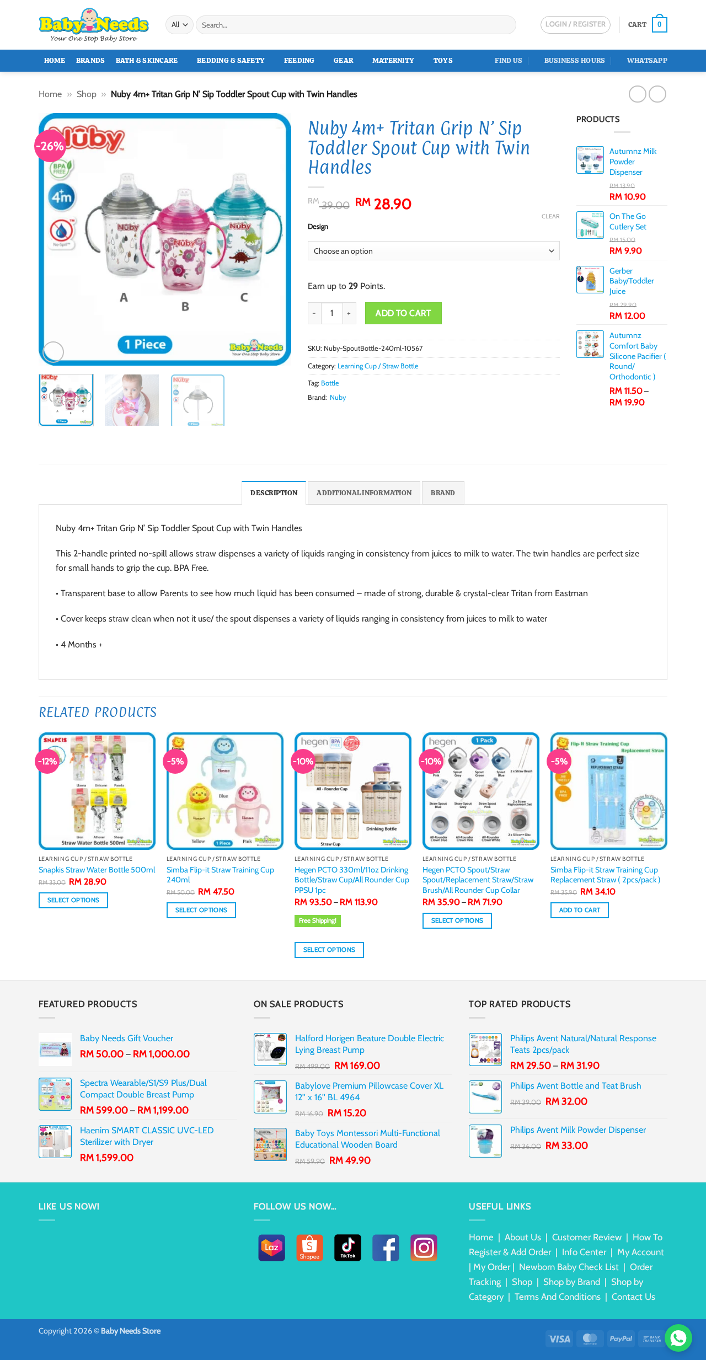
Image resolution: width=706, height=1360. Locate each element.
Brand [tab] (443, 492)
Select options (73, 900)
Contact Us (633, 1296)
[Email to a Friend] (341, 418)
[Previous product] (657, 94)
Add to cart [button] (580, 910)
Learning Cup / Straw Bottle (378, 366)
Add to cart (403, 313)
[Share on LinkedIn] (367, 418)
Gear (343, 60)
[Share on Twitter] (327, 418)
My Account (640, 1251)
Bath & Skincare (147, 60)
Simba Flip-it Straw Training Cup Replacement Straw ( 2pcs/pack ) (605, 875)
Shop (87, 94)
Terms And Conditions (558, 1296)
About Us (523, 1237)
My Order (491, 1266)
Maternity (393, 60)
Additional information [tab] (364, 492)
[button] (647, 24)
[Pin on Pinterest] (354, 418)
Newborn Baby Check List (569, 1266)
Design (318, 227)
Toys (443, 60)
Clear (551, 216)
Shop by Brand (571, 1281)
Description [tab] (273, 492)
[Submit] (506, 24)
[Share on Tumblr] (381, 418)
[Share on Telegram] (395, 418)
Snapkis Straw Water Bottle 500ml (97, 870)
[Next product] (637, 94)
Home (55, 60)
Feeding (299, 60)
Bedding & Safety (231, 60)
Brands (90, 60)
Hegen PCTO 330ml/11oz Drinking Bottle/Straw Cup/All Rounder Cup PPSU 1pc (352, 880)
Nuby (338, 397)
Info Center (584, 1251)
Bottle (330, 383)
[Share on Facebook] (314, 418)
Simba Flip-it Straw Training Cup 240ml (220, 875)
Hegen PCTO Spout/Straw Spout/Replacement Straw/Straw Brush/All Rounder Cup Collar (477, 880)
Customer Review (587, 1237)
